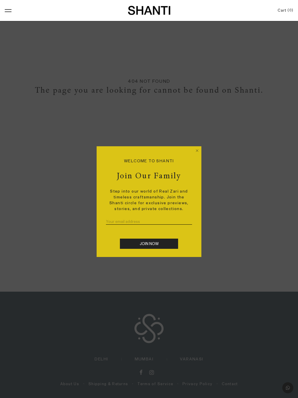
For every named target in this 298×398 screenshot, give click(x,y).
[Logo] (149, 10)
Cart (284, 10)
